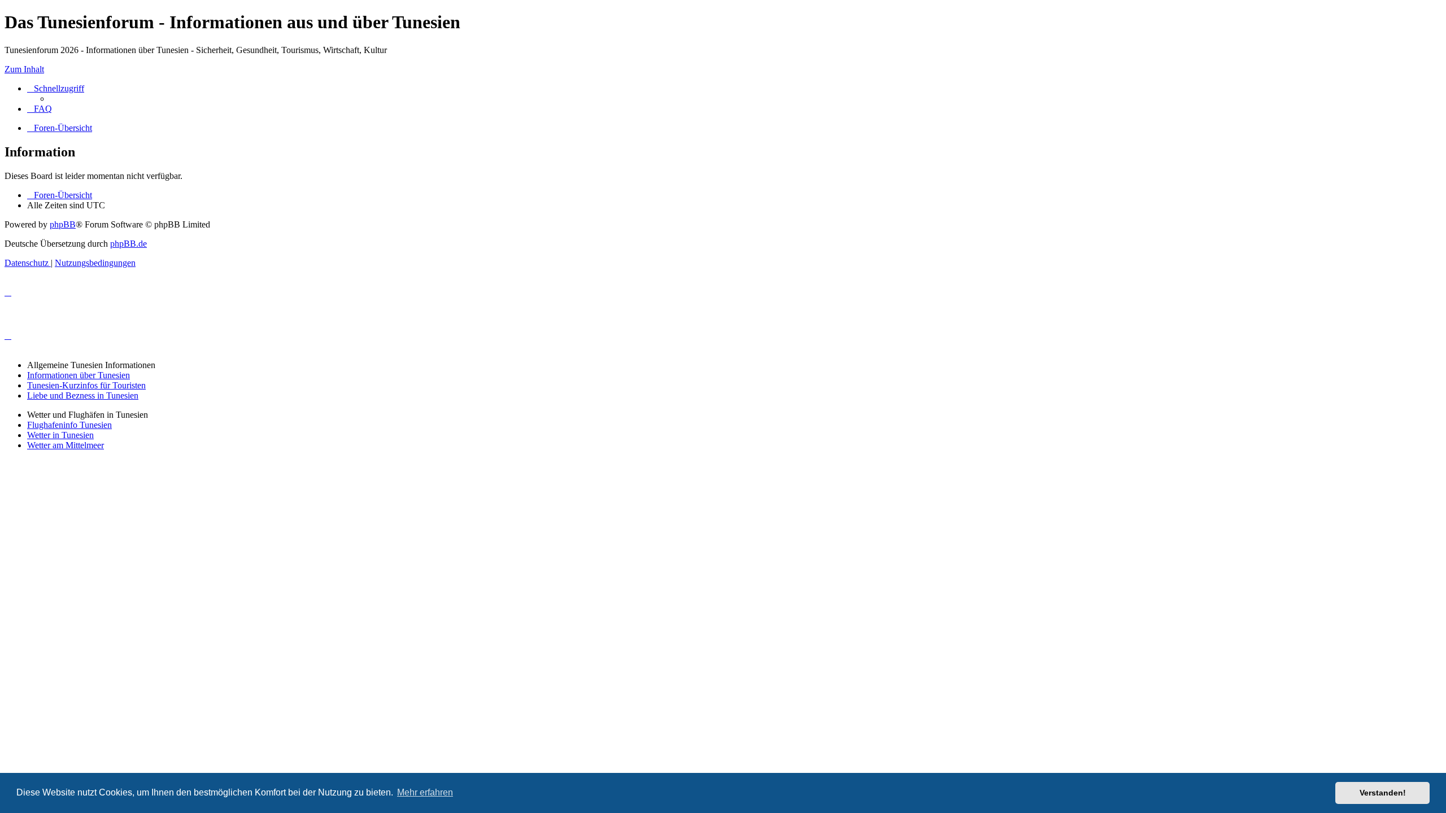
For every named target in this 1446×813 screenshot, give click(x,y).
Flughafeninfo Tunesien (69, 425)
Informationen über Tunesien (78, 375)
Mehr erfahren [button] (425, 792)
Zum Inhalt (24, 69)
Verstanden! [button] (1383, 792)
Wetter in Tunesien (60, 435)
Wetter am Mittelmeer (65, 445)
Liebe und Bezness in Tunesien (82, 395)
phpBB (63, 224)
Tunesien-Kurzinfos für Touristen (86, 385)
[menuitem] (39, 108)
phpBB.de (128, 243)
